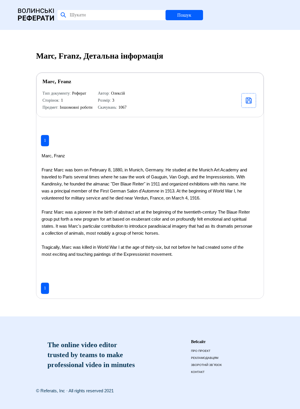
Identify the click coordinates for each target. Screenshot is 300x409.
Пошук (184, 15)
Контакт (197, 372)
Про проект (200, 350)
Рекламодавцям (204, 357)
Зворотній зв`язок (206, 365)
